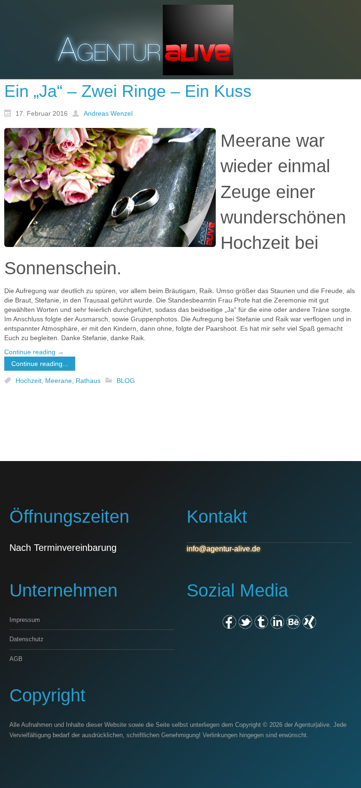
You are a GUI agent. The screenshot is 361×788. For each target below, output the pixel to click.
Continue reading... (39, 363)
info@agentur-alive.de (223, 549)
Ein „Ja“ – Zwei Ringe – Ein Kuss (127, 91)
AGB (16, 658)
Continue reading (34, 352)
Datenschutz (26, 639)
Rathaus (88, 380)
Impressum (24, 619)
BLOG (126, 380)
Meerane (58, 380)
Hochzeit (28, 380)
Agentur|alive (312, 724)
